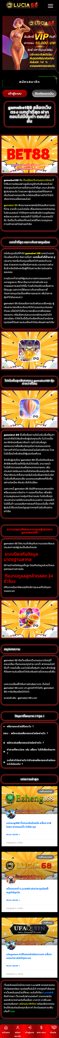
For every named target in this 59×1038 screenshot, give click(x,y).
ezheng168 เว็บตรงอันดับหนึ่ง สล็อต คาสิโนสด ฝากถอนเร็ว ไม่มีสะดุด (28, 825)
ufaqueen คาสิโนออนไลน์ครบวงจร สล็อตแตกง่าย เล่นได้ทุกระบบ (29, 956)
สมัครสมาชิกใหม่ (28, 1004)
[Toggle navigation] (50, 6)
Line (12, 1011)
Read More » (13, 834)
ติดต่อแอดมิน (44, 93)
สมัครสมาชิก (29, 81)
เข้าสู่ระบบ (14, 93)
